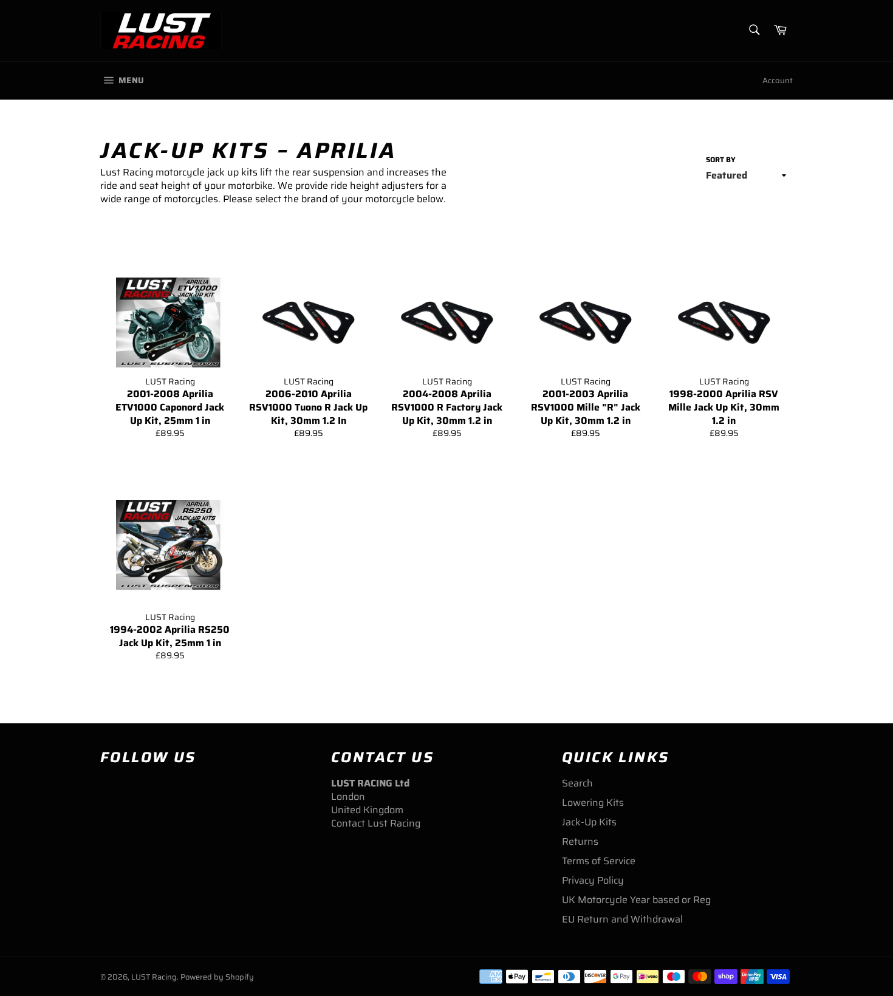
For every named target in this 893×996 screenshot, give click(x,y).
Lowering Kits (593, 802)
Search (577, 783)
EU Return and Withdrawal (622, 919)
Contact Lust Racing (375, 823)
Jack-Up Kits (589, 822)
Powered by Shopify (217, 976)
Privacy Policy (593, 880)
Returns (580, 841)
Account (777, 80)
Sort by (721, 160)
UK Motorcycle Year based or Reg (636, 899)
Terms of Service (598, 860)
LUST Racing (154, 976)
